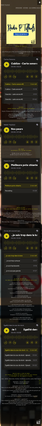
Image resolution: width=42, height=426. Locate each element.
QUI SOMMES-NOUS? (35, 8)
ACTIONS (25, 8)
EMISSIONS (19, 8)
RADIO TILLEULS (5, 5)
